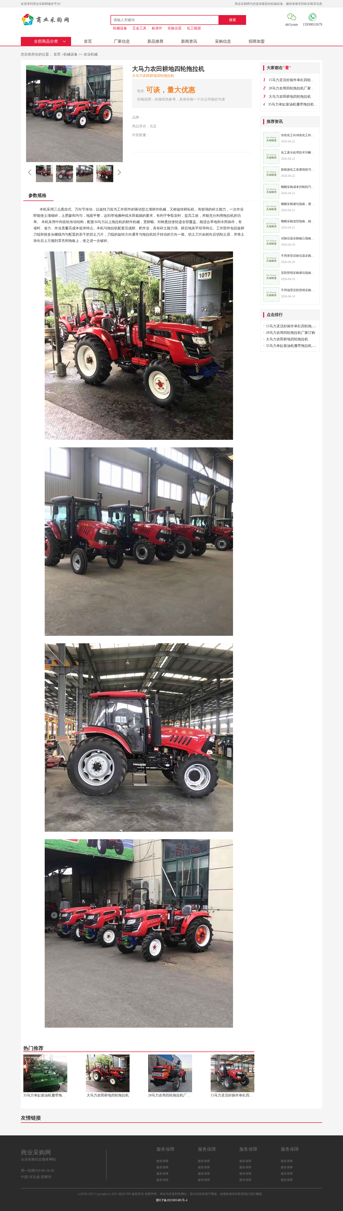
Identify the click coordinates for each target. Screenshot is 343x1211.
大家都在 (279, 68)
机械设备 (120, 28)
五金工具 (139, 28)
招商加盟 (257, 41)
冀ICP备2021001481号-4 (171, 1200)
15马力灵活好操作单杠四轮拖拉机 (295, 80)
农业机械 (91, 54)
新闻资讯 (189, 41)
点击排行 (275, 314)
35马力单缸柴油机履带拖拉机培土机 (296, 104)
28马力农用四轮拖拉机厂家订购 (293, 88)
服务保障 (162, 1161)
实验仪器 (174, 28)
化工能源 (194, 28)
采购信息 (223, 41)
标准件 (157, 28)
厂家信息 (122, 41)
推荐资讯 (275, 121)
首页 (88, 41)
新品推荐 (155, 41)
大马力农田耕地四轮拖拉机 (290, 96)
